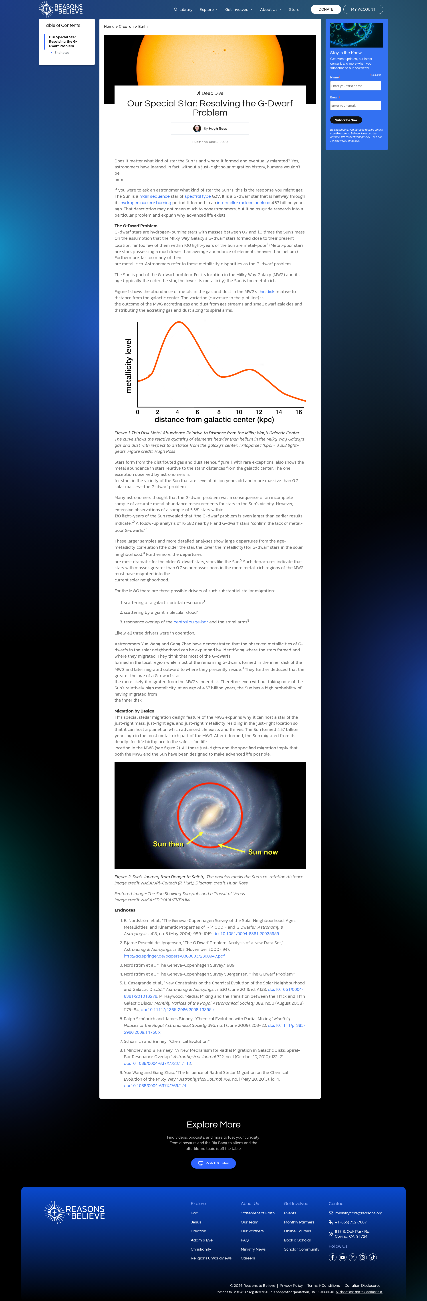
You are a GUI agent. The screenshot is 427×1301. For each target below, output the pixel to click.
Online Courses (297, 1231)
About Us (250, 1203)
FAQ (245, 1240)
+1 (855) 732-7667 (351, 1222)
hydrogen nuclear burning (146, 203)
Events (290, 1213)
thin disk (266, 291)
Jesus (196, 1222)
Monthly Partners (299, 1222)
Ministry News (253, 1249)
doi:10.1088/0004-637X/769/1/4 (155, 1086)
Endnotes (61, 52)
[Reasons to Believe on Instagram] (363, 1257)
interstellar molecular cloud (243, 203)
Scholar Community (301, 1249)
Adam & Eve (202, 1240)
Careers (248, 1258)
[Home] (74, 1213)
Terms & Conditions (323, 1285)
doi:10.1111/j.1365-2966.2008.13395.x (178, 1010)
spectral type (198, 196)
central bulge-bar (191, 622)
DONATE (326, 9)
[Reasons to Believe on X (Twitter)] (353, 1257)
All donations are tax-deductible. (359, 1292)
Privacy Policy (338, 141)
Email (335, 98)
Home (109, 26)
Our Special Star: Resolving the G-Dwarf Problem (63, 41)
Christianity (201, 1249)
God (194, 1213)
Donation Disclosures (362, 1285)
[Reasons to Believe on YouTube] (342, 1257)
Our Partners (252, 1231)
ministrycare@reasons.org (359, 1213)
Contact (337, 1203)
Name (335, 78)
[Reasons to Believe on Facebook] (332, 1257)
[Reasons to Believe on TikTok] (373, 1257)
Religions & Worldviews (211, 1258)
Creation (126, 26)
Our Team (249, 1222)
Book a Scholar (297, 1240)
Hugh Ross (218, 128)
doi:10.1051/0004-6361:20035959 (246, 934)
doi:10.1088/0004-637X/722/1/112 (157, 1063)
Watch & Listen (217, 1163)
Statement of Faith (258, 1213)
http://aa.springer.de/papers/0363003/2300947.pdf (174, 956)
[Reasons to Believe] (61, 9)
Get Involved (296, 1203)
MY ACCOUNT (363, 9)
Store (294, 9)
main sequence (154, 196)
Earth (143, 26)
